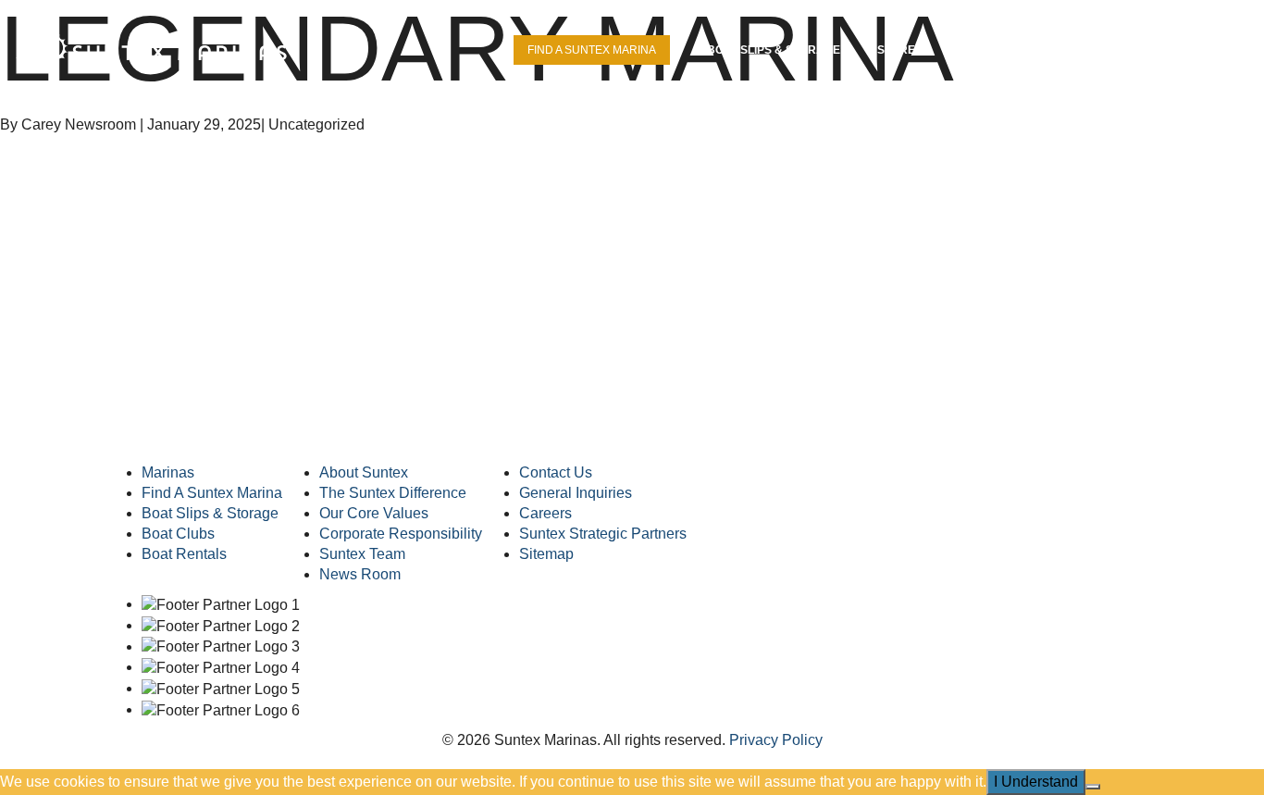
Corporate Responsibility (400, 533)
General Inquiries (575, 493)
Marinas (168, 472)
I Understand (1036, 781)
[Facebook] (133, 419)
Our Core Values (373, 513)
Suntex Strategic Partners (603, 533)
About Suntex (363, 472)
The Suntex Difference (392, 493)
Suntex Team (362, 554)
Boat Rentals (184, 554)
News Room (360, 574)
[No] (1092, 786)
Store (896, 49)
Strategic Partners (1015, 49)
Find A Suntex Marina (212, 493)
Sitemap (546, 554)
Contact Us (555, 472)
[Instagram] (253, 419)
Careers (1143, 49)
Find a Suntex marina (591, 49)
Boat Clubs (178, 533)
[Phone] (293, 419)
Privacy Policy (776, 740)
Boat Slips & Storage (773, 49)
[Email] (332, 419)
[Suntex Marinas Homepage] (632, 394)
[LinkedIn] (173, 419)
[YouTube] (213, 419)
